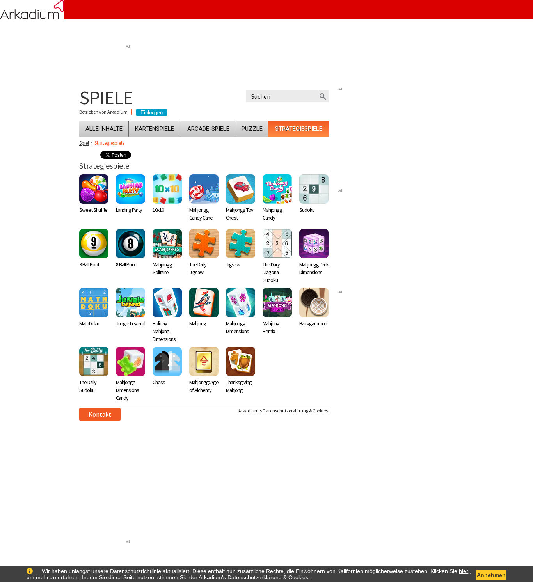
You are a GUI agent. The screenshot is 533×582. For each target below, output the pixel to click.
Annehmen (491, 575)
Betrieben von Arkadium (103, 112)
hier (463, 571)
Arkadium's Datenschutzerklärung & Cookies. (283, 410)
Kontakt (100, 414)
